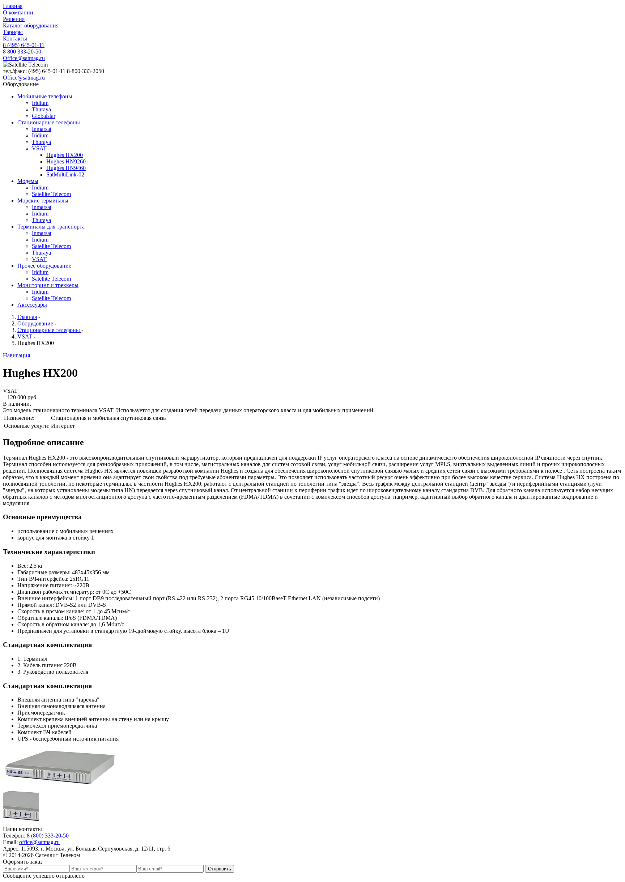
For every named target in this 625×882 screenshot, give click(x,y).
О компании (18, 12)
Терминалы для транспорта (51, 226)
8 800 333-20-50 (22, 51)
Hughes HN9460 (66, 168)
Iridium (40, 103)
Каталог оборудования (31, 25)
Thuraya (41, 109)
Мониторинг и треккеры (47, 285)
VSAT (39, 148)
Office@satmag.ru (24, 58)
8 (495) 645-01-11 (23, 45)
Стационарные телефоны (48, 122)
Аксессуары (32, 305)
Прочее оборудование (44, 266)
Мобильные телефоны (44, 96)
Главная (12, 6)
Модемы (27, 181)
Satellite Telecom (51, 194)
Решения (14, 19)
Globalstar (43, 116)
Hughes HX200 (64, 155)
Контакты (15, 38)
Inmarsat (41, 129)
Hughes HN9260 (66, 161)
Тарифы (13, 32)
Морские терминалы (42, 200)
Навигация (16, 355)
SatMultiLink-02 (65, 174)
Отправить (219, 869)
